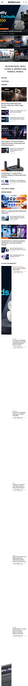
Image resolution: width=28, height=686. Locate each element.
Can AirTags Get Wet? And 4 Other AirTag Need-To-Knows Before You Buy (17, 218)
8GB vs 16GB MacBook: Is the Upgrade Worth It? (17, 255)
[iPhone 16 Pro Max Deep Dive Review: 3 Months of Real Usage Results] (14, 94)
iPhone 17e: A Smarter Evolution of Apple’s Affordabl (21, 45)
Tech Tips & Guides (6, 208)
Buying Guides (5, 238)
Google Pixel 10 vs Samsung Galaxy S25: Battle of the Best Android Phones (13, 242)
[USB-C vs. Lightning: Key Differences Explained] (14, 202)
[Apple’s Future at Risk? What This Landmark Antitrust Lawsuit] (5, 150)
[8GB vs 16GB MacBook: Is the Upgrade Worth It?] (5, 256)
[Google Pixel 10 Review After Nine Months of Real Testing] (5, 119)
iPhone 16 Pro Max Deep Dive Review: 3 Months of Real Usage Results (12, 105)
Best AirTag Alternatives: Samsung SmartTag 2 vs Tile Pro (18, 249)
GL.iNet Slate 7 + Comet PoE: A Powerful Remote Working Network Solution (13, 175)
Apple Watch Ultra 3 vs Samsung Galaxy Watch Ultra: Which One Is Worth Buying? (19, 559)
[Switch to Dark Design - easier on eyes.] (24, 2)
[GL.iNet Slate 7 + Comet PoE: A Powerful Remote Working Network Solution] (14, 164)
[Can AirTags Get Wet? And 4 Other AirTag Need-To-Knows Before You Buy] (5, 218)
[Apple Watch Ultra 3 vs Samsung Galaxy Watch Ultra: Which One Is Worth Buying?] (6, 589)
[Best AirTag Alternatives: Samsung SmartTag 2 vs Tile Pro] (5, 250)
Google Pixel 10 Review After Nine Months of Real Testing (17, 118)
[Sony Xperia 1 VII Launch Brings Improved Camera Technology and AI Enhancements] (14, 132)
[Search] (26, 2)
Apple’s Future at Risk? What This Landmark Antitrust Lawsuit (17, 150)
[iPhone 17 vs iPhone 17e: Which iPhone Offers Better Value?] (6, 516)
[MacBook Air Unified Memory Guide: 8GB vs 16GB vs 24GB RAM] (5, 182)
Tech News (4, 138)
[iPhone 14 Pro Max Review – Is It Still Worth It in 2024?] (5, 112)
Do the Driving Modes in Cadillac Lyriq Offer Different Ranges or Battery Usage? (19, 342)
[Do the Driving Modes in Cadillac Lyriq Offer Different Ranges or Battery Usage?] (6, 372)
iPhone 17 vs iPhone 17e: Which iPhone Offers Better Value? (19, 486)
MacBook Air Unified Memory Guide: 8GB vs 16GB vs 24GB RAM (18, 181)
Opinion (3, 170)
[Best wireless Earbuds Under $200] (6, 300)
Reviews (3, 100)
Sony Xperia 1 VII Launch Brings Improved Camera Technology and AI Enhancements (13, 143)
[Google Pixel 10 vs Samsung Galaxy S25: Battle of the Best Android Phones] (14, 232)
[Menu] (2, 2)
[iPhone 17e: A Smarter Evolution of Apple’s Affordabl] (6, 444)
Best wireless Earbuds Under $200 (19, 268)
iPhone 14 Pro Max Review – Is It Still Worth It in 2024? (18, 111)
